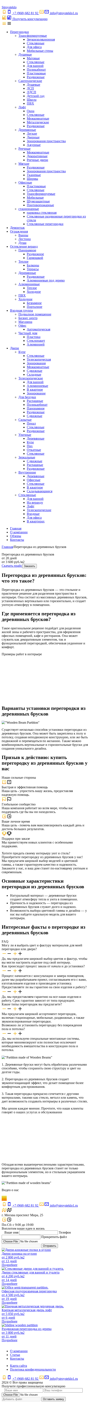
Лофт (22, 107)
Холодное (34, 291)
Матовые (33, 58)
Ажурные (34, 145)
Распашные (35, 401)
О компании (19, 532)
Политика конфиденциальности (33, 1369)
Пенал (31, 423)
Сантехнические (30, 81)
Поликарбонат (37, 404)
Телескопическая (39, 359)
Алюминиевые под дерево (46, 280)
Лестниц (24, 239)
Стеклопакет (36, 340)
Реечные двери (37, 160)
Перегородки (19, 32)
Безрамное (34, 303)
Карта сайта (18, 1365)
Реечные (24, 148)
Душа (22, 243)
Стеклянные (35, 43)
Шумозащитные (38, 201)
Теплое (23, 261)
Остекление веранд (24, 246)
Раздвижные (36, 77)
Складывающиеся (39, 491)
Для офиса (34, 47)
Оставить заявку (53, 1399)
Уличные (24, 435)
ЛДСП (31, 92)
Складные (34, 374)
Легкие (32, 133)
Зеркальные (26, 457)
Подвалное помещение (34, 314)
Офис (22, 325)
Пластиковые (36, 73)
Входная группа (21, 310)
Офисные (25, 182)
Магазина (25, 322)
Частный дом (27, 333)
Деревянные (27, 130)
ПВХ (30, 103)
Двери (14, 348)
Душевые (25, 54)
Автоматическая (38, 329)
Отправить (49, 1245)
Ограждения (19, 231)
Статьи (15, 1355)
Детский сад (35, 96)
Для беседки (27, 397)
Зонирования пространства (46, 141)
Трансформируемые (32, 35)
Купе (22, 352)
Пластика (33, 337)
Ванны (23, 235)
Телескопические (30, 378)
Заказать (29, 566)
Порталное (34, 307)
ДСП (30, 88)
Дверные (33, 137)
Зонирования (36, 363)
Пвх (30, 446)
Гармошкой (35, 258)
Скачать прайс (12, 565)
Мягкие (23, 163)
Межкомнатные (38, 118)
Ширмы (32, 178)
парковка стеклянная (42, 212)
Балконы (33, 265)
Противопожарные (40, 205)
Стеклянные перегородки (45, 224)
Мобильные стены (40, 50)
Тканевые (34, 175)
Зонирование (36, 393)
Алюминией (36, 344)
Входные (33, 514)
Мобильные (35, 197)
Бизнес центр (27, 318)
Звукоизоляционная (41, 39)
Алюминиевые (29, 284)
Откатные (34, 450)
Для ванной (35, 66)
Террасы (33, 269)
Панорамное (27, 250)
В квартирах (36, 521)
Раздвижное (35, 254)
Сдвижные (34, 371)
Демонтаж (17, 227)
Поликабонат (36, 69)
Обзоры (15, 536)
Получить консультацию (30, 19)
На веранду (35, 502)
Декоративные (37, 156)
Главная (15, 528)
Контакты (17, 539)
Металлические (38, 122)
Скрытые (25, 419)
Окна (30, 111)
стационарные (28, 209)
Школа (31, 99)
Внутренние (27, 472)
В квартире (35, 389)
